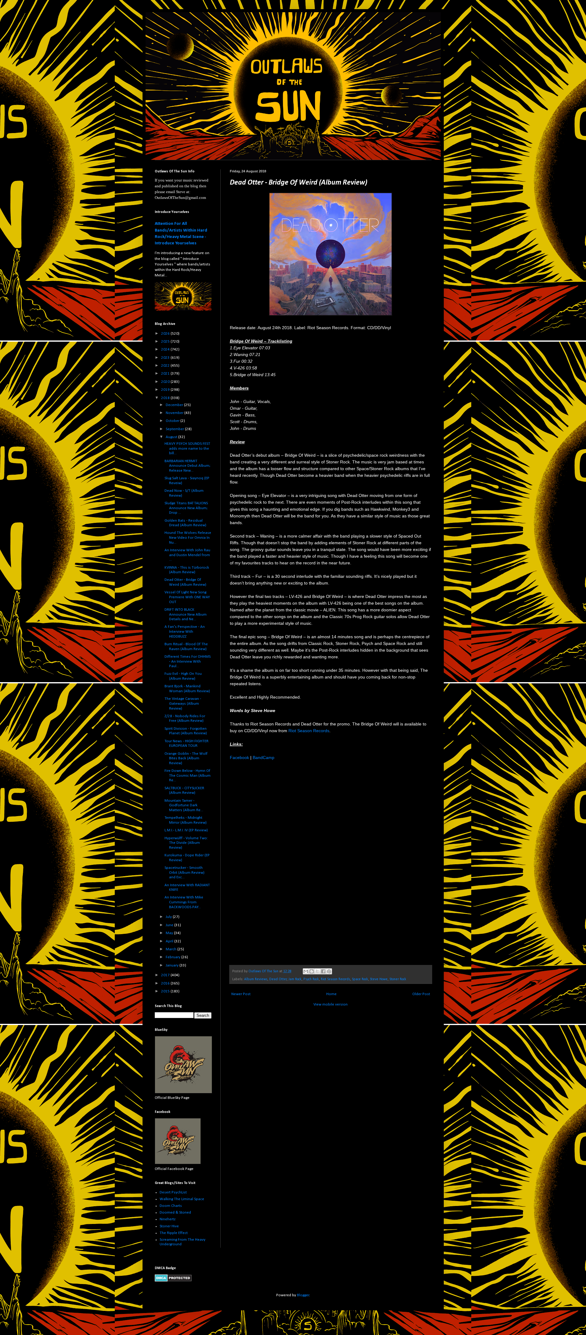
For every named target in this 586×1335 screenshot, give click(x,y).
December (175, 405)
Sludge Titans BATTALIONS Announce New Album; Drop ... (186, 508)
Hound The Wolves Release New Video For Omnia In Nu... (188, 537)
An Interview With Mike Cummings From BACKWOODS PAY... (184, 902)
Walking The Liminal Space (182, 1199)
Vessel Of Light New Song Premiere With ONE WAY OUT (187, 597)
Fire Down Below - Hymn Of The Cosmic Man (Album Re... (188, 775)
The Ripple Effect (174, 1233)
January (172, 965)
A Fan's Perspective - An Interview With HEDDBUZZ (185, 631)
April (170, 941)
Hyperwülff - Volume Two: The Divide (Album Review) (186, 843)
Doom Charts (171, 1206)
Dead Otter (278, 979)
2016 (166, 983)
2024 (166, 349)
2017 (166, 975)
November (175, 413)
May (170, 933)
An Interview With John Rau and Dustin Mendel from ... (187, 555)
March (171, 949)
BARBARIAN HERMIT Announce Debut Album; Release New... (187, 466)
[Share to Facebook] (323, 971)
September (175, 429)
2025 (166, 342)
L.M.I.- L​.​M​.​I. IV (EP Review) (186, 830)
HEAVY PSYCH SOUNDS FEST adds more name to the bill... (187, 448)
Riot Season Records (308, 730)
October (173, 421)
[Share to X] (317, 971)
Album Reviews (255, 979)
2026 (166, 334)
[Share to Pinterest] (329, 971)
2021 (166, 374)
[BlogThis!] (312, 971)
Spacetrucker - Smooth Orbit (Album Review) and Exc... (184, 872)
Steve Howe (379, 979)
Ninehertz (167, 1219)
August (172, 437)
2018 (166, 398)
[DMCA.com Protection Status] (173, 1281)
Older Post (421, 994)
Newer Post (241, 994)
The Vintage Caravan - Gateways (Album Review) (183, 703)
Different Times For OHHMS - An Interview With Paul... (188, 661)
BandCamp (263, 757)
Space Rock (360, 979)
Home (331, 994)
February (173, 957)
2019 (166, 390)
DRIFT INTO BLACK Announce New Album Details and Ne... (186, 614)
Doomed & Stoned (175, 1212)
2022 (166, 366)
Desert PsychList (173, 1192)
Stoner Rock (397, 979)
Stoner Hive (169, 1226)
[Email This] (306, 971)
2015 (166, 991)
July (169, 917)
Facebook (239, 757)
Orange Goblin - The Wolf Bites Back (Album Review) (186, 758)
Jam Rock (295, 979)
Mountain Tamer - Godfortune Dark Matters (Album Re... (184, 805)
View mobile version (330, 1004)
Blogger (303, 1295)
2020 (166, 382)
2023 (166, 358)
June (170, 925)
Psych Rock (311, 979)
